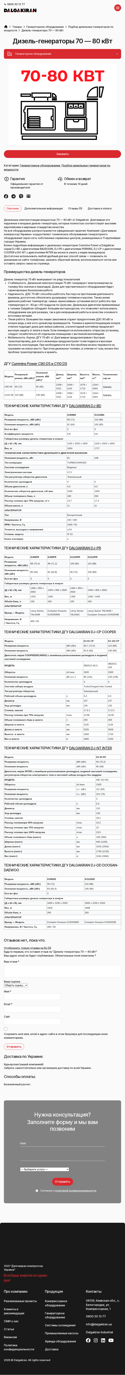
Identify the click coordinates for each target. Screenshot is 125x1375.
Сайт (7, 1016)
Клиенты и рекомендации (14, 1294)
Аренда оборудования (60, 1324)
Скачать (107, 386)
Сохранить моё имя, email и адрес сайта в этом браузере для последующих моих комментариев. (56, 1035)
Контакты (93, 1275)
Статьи (9, 1312)
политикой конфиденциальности (75, 1190)
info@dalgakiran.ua (99, 1308)
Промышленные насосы (61, 1317)
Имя (7, 991)
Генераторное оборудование (40, 165)
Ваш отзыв (11, 961)
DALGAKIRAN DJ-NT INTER (90, 748)
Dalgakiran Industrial (99, 1316)
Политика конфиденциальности (19, 1330)
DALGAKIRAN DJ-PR (85, 548)
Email (8, 1004)
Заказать (62, 154)
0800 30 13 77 (16, 4)
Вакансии (10, 1320)
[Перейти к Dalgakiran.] (6, 26)
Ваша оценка (12, 981)
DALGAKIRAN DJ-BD (85, 406)
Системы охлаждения (60, 1309)
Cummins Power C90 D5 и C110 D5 (39, 363)
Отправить (62, 1181)
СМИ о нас (11, 1304)
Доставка (51, 1332)
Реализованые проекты (20, 1284)
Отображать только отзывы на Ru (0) (27, 948)
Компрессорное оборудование (56, 1286)
